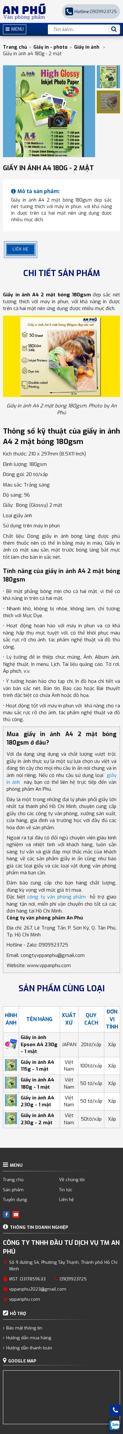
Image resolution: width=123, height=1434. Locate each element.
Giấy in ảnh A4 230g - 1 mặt (37, 1101)
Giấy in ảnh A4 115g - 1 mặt (37, 1065)
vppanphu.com (24, 1299)
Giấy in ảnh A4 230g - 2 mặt (37, 1119)
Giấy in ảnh (87, 47)
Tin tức (65, 1190)
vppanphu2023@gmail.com (37, 1289)
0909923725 (95, 11)
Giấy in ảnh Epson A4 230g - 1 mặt (39, 1044)
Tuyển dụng (15, 1199)
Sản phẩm (13, 1190)
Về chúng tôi (72, 1179)
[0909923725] (115, 1410)
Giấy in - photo (50, 47)
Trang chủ (15, 47)
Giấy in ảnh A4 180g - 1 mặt (37, 1083)
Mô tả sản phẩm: (38, 191)
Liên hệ (66, 1199)
